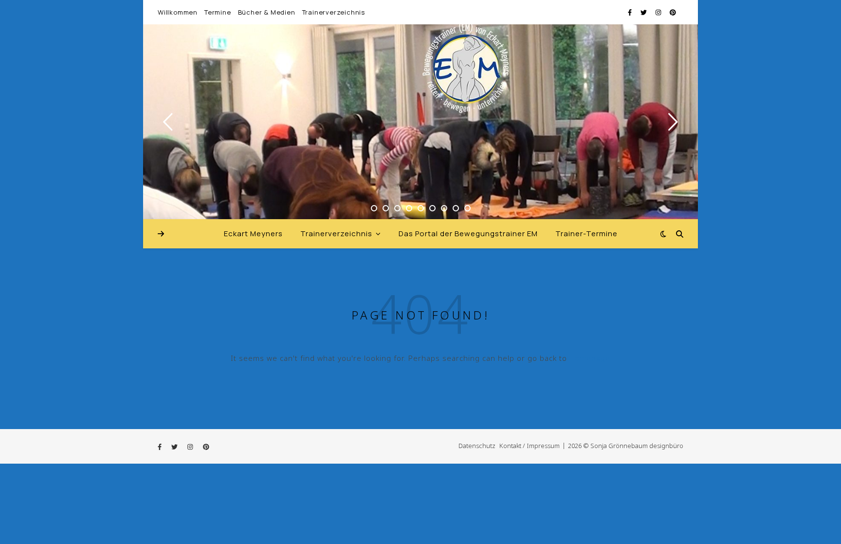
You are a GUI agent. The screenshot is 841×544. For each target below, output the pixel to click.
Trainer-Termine (586, 233)
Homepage (589, 358)
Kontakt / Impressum (529, 445)
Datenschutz (476, 445)
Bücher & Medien (266, 12)
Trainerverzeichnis (333, 12)
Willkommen (178, 12)
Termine (217, 12)
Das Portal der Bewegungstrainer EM (468, 233)
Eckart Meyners (253, 233)
